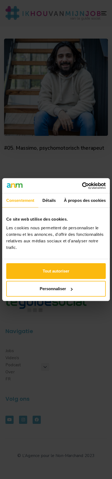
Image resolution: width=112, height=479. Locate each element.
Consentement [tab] (20, 200)
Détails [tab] (49, 200)
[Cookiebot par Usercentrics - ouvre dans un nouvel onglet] (82, 185)
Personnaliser (53, 288)
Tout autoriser (56, 270)
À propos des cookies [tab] (85, 200)
